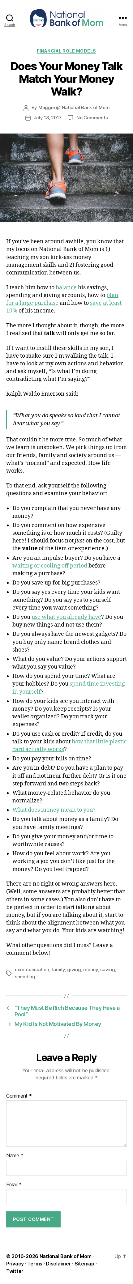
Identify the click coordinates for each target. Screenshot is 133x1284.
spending (25, 977)
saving (107, 969)
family (58, 969)
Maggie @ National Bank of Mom (74, 107)
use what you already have (66, 617)
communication (32, 969)
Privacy (15, 1264)
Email (14, 1185)
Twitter (15, 1271)
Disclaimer (58, 1264)
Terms (34, 1264)
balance (66, 287)
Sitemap (84, 1264)
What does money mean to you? (54, 810)
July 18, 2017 (48, 118)
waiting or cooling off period (49, 565)
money (90, 969)
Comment (19, 1096)
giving (74, 969)
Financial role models (66, 50)
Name (14, 1156)
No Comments (92, 118)
